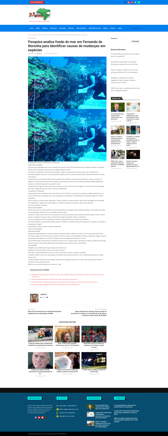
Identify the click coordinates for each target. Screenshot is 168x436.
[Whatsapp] (139, 2)
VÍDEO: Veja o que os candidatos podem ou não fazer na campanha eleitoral (117, 163)
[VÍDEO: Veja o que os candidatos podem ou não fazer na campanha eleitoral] (118, 154)
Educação (62, 28)
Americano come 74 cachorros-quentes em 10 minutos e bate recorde (94, 345)
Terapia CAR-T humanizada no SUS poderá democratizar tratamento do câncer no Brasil (132, 117)
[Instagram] (129, 2)
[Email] (135, 2)
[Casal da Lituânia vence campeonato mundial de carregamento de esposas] (40, 334)
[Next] (47, 2)
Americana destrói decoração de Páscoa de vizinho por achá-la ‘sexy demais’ (54, 279)
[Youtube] (132, 2)
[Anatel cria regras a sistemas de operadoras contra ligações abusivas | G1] (133, 154)
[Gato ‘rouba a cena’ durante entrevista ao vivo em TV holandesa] (67, 334)
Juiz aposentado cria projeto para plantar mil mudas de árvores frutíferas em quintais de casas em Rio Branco (64, 282)
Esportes (71, 28)
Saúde (120, 28)
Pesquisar (114, 38)
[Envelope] (42, 417)
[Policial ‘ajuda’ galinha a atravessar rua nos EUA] (93, 360)
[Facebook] (125, 2)
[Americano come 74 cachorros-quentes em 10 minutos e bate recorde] (93, 334)
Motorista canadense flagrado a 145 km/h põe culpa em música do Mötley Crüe (55, 284)
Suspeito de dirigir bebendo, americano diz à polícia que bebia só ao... (40, 372)
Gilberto (39, 53)
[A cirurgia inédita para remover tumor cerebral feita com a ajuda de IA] (118, 107)
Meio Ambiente (81, 28)
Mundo (105, 28)
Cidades (44, 28)
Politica (112, 28)
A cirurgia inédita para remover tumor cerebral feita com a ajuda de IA (117, 116)
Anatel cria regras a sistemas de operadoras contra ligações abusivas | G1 (132, 163)
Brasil (38, 28)
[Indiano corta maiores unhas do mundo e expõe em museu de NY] (67, 360)
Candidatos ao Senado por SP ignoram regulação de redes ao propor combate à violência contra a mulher (123, 80)
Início (29, 35)
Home (32, 28)
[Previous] (46, 2)
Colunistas (53, 28)
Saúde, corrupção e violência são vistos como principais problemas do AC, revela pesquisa (116, 140)
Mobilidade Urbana (95, 28)
